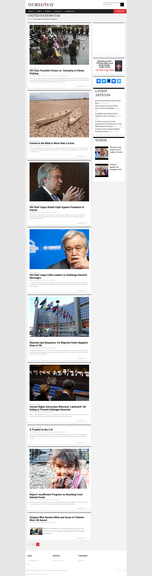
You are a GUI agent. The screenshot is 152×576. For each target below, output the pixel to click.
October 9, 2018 (34, 522)
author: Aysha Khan (47, 412)
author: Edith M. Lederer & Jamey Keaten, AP (54, 75)
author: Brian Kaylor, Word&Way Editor (54, 432)
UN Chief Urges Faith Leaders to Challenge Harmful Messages (58, 276)
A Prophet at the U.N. (41, 429)
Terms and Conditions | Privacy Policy (37, 574)
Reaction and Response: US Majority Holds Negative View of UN (59, 344)
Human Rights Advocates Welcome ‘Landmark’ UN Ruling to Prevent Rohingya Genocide (58, 408)
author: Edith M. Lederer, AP (50, 212)
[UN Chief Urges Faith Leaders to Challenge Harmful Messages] (59, 249)
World (37, 68)
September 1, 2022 (35, 75)
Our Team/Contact (33, 560)
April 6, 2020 (33, 348)
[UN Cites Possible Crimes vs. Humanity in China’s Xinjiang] (59, 45)
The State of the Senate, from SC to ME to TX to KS (116, 149)
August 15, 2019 (34, 499)
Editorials (33, 427)
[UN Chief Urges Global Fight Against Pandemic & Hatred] (59, 181)
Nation (32, 340)
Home (29, 19)
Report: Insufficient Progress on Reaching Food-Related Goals (56, 496)
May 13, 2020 (33, 280)
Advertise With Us (58, 560)
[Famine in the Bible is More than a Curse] (59, 114)
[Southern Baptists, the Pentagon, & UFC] (101, 176)
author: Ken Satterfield (47, 522)
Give (29, 564)
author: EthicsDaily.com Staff (47, 348)
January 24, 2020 (34, 412)
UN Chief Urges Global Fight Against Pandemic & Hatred (57, 208)
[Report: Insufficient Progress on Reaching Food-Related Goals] (59, 469)
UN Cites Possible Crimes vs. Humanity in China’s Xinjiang (57, 72)
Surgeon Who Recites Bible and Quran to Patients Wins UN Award (57, 519)
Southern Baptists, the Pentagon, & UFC (116, 167)
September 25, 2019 (35, 432)
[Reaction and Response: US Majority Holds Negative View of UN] (59, 317)
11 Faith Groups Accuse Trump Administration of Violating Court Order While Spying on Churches (108, 124)
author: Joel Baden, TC (46, 145)
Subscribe (81, 560)
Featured (32, 68)
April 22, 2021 (33, 145)
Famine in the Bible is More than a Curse (52, 143)
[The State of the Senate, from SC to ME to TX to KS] (101, 159)
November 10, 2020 (35, 212)
